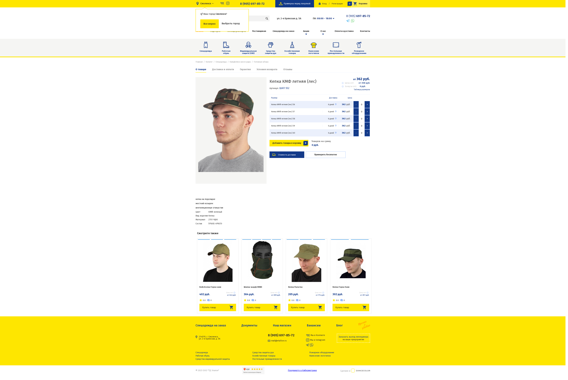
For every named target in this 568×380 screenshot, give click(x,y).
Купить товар (209, 307)
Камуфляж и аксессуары (240, 62)
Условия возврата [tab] (267, 69)
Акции (306, 31)
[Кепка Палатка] (306, 261)
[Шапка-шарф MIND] (262, 261)
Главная (199, 62)
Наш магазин (282, 325)
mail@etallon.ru (279, 341)
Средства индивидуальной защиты (213, 359)
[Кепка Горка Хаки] (351, 261)
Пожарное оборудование (359, 52)
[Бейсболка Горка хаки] (218, 261)
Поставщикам (259, 31)
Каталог (209, 62)
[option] (231, 130)
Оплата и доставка (344, 31)
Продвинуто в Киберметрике (302, 370)
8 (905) (358, 16)
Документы (249, 325)
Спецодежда (206, 51)
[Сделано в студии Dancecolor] (360, 371)
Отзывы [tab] (287, 69)
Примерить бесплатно (325, 154)
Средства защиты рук (270, 52)
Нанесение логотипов (313, 52)
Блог (339, 325)
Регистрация (337, 4)
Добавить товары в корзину (289, 143)
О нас (323, 31)
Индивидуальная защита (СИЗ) (248, 52)
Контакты (365, 31)
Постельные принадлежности (336, 52)
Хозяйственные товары (292, 52)
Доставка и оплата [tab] (223, 69)
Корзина (359, 3)
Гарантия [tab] (245, 69)
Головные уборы (261, 62)
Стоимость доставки (287, 155)
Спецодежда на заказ (283, 31)
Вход (324, 4)
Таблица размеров (362, 89)
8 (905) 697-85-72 (252, 3)
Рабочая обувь (226, 52)
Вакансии (314, 325)
